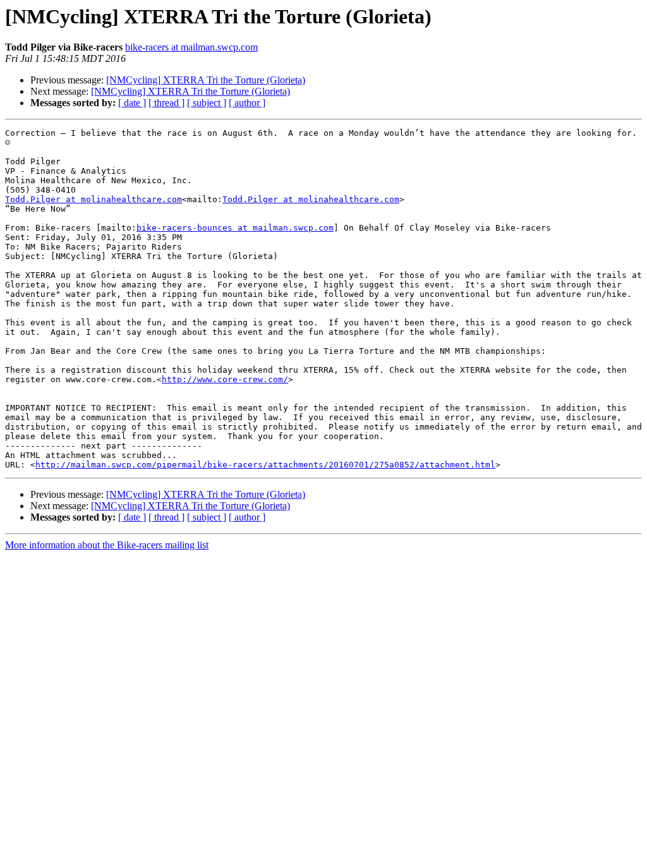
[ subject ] (206, 102)
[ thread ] (166, 102)
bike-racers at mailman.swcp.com (191, 47)
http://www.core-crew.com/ (225, 379)
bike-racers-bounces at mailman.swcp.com (235, 227)
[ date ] (132, 102)
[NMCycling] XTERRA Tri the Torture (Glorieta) (205, 80)
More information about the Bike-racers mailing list (107, 545)
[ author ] (247, 102)
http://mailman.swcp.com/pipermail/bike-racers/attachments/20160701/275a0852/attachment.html (265, 464)
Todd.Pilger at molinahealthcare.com (93, 199)
